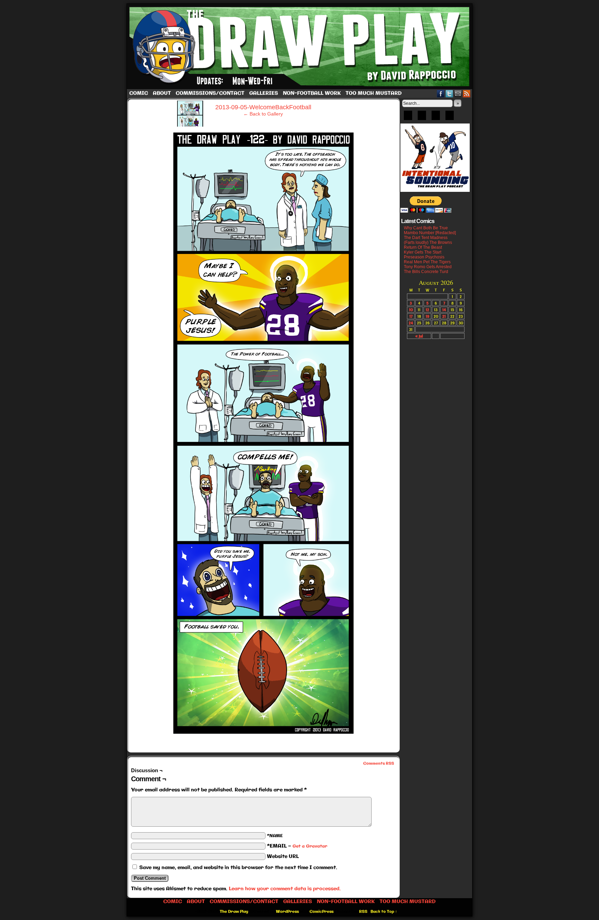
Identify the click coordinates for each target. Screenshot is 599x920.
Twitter (449, 93)
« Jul (419, 336)
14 (444, 309)
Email (458, 93)
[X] (436, 117)
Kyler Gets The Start (422, 252)
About (162, 93)
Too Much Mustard (374, 93)
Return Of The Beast (423, 247)
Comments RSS (378, 763)
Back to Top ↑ (384, 911)
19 (427, 316)
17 (411, 316)
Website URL (283, 856)
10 (411, 309)
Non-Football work (312, 93)
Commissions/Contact (210, 93)
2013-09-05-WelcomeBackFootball (263, 107)
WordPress (287, 911)
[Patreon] (422, 117)
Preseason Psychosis (424, 257)
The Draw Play (300, 46)
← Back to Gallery (263, 114)
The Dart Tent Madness (426, 237)
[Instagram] (449, 117)
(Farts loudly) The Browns (428, 242)
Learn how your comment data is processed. (285, 888)
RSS (466, 93)
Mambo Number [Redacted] (430, 232)
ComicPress (321, 911)
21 (444, 316)
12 (427, 309)
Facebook (440, 93)
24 (411, 322)
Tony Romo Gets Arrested (428, 266)
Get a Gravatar (310, 846)
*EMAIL (297, 846)
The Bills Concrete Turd (426, 271)
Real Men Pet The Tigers (427, 261)
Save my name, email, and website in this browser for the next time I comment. (238, 867)
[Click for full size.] (263, 732)
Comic (138, 93)
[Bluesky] (408, 117)
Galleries (263, 93)
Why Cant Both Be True (426, 227)
